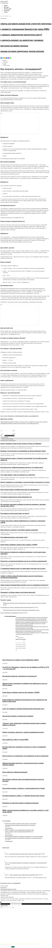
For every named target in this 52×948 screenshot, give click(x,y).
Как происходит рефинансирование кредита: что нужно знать (22, 467)
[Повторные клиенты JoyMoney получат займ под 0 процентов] (20, 823)
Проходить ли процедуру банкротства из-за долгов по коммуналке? (24, 561)
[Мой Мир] (11, 16)
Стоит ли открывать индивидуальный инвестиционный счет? (23, 709)
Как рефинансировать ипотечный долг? (14, 537)
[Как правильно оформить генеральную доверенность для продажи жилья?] (24, 836)
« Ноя (17, 636)
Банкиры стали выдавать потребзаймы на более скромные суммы (23, 451)
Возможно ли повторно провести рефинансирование (20, 803)
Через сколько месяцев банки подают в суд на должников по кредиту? (24, 585)
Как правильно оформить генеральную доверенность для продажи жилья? (23, 838)
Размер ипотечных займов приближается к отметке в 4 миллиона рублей (23, 521)
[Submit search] (13, 907)
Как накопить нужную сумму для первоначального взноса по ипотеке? (23, 780)
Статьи (4, 63)
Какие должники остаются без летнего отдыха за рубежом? (21, 444)
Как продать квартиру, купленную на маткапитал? (19, 676)
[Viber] (7, 16)
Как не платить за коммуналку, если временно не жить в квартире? (25, 756)
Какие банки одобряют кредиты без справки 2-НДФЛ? (19, 545)
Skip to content (4, 1)
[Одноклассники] (3, 16)
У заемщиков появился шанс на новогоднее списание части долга (23, 568)
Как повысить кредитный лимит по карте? (15, 513)
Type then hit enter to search (29, 904)
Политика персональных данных (8, 889)
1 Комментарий (8, 828)
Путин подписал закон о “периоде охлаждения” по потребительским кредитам (24, 459)
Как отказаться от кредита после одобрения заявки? (20, 660)
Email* (13, 434)
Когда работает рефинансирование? (15, 772)
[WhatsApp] (9, 16)
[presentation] (7, 616)
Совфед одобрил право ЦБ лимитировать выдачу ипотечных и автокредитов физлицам (22, 577)
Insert (13, 946)
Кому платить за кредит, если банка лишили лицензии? (19, 530)
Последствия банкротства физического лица (11, 612)
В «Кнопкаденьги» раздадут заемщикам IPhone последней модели (17, 607)
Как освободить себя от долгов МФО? (15, 739)
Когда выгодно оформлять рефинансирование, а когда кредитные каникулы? (23, 553)
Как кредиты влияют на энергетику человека (17, 716)
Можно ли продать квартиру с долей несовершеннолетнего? (23, 732)
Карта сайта (3, 887)
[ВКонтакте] (1, 16)
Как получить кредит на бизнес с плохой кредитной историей (23, 788)
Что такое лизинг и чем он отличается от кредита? (18, 475)
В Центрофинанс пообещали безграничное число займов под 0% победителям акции (24, 700)
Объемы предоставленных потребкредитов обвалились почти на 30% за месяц (24, 684)
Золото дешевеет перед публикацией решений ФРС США (19, 831)
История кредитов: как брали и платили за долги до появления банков (24, 747)
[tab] (7, 616)
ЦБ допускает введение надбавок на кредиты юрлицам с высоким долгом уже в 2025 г (23, 505)
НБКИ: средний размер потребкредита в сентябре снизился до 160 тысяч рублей (25, 811)
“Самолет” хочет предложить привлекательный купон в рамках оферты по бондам (24, 724)
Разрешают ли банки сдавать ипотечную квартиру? (18, 592)
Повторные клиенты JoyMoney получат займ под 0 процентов (20, 825)
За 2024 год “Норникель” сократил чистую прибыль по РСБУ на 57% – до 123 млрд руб (25, 668)
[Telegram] (5, 16)
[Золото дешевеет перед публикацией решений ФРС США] (19, 830)
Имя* (13, 430)
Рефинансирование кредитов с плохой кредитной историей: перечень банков (23, 764)
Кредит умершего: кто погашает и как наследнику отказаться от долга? (25, 482)
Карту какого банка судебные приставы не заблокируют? (20, 489)
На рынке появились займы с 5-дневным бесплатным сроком (23, 796)
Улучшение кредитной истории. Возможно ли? (16, 497)
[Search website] (4, 13)
